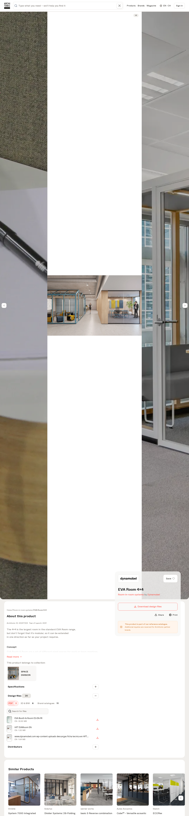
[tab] (13, 703)
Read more (13, 656)
